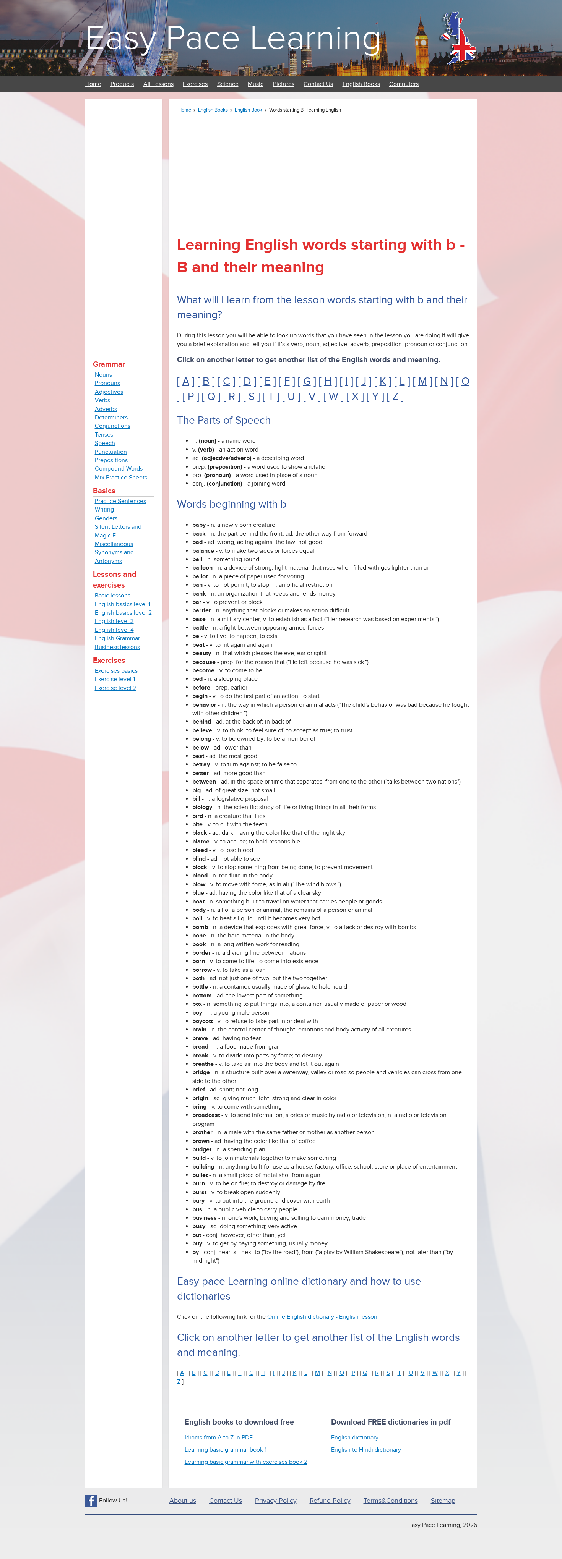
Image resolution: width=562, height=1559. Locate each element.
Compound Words (119, 469)
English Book (248, 110)
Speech (105, 443)
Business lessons (117, 647)
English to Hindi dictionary (366, 1450)
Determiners (111, 417)
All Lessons (158, 84)
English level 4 (114, 630)
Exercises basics (116, 671)
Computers (404, 84)
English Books (361, 84)
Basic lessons (112, 595)
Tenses (104, 435)
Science (228, 84)
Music (255, 84)
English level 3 (114, 621)
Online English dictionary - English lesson (322, 1317)
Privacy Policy (276, 1501)
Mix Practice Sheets (121, 477)
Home (93, 84)
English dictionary (354, 1437)
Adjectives (109, 392)
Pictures (283, 84)
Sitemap (443, 1501)
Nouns (103, 375)
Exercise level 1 (115, 679)
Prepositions (111, 460)
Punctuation (111, 452)
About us (182, 1501)
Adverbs (106, 409)
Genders (106, 518)
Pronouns (107, 383)
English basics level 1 (122, 604)
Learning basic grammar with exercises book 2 (246, 1462)
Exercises (195, 84)
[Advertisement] (123, 221)
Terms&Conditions (391, 1501)
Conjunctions (112, 426)
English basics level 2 (123, 613)
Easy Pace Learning (233, 38)
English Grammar (117, 638)
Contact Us (318, 84)
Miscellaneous (114, 544)
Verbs (102, 400)
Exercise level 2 (115, 688)
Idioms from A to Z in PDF (219, 1437)
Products (122, 84)
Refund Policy (330, 1501)
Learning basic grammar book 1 (225, 1450)
